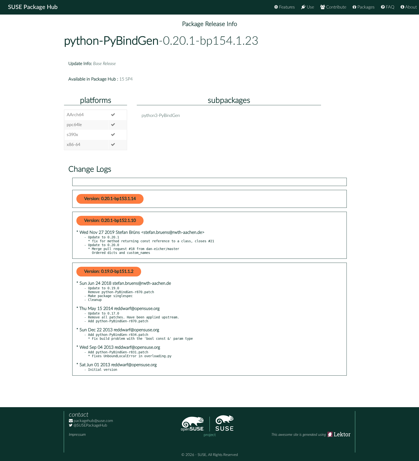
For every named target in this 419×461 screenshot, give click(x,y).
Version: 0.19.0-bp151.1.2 (108, 271)
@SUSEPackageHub (90, 425)
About (410, 7)
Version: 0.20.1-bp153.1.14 (110, 199)
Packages (365, 7)
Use (310, 7)
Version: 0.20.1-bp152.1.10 (110, 220)
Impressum (77, 435)
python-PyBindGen (111, 41)
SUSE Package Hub (33, 7)
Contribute (335, 7)
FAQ (389, 7)
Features (286, 7)
